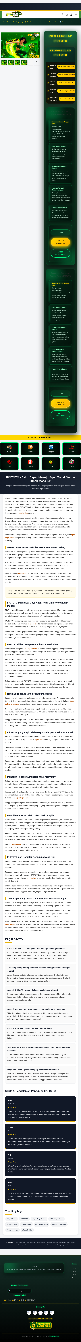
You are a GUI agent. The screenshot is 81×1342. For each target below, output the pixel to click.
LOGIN (60, 232)
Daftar (74, 1271)
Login (74, 1274)
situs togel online (31, 649)
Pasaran (74, 1278)
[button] (67, 14)
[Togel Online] (8, 14)
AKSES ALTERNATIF (60, 253)
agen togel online (23, 798)
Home (74, 1268)
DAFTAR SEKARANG (60, 242)
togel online (23, 513)
